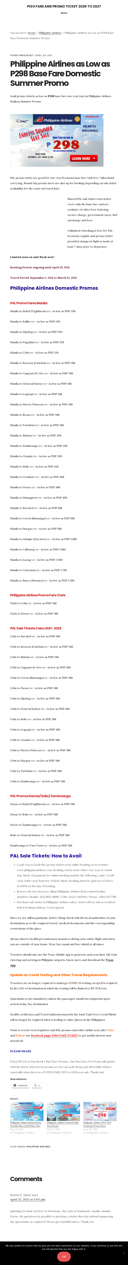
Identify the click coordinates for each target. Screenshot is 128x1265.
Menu (64, 13)
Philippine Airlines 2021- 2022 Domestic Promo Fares (97, 1124)
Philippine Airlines (38, 1146)
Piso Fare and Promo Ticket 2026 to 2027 (64, 6)
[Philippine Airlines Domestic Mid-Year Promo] (63, 1111)
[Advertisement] (38, 226)
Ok (64, 1256)
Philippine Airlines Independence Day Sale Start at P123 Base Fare (26, 1124)
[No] (124, 1253)
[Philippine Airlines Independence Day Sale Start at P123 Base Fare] (26, 1111)
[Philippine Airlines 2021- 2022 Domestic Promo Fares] (99, 1111)
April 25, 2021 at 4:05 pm (27, 1199)
